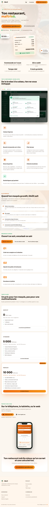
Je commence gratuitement (31, 496)
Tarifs (27, 486)
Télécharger (28, 488)
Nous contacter (4, 495)
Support (3, 496)
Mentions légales (4, 498)
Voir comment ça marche (29, 26)
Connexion (28, 495)
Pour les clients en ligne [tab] (33, 241)
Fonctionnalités (29, 484)
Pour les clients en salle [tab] (20, 241)
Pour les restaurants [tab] (7, 241)
